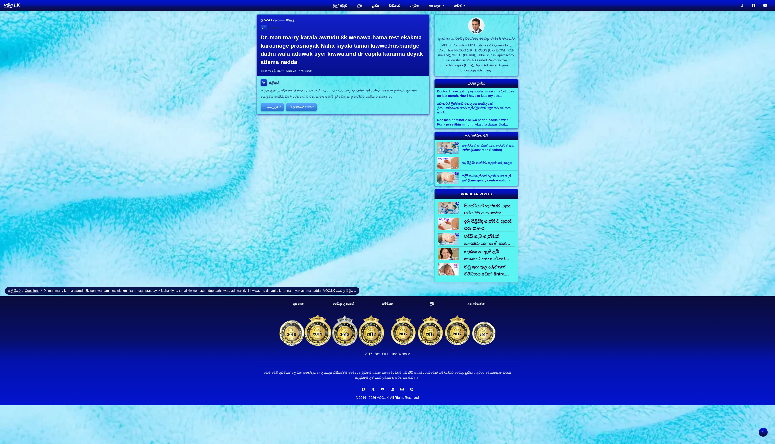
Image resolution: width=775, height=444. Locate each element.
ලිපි (359, 6)
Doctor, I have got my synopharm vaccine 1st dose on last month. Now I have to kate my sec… (475, 93)
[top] (763, 432)
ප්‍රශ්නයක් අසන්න (303, 107)
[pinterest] (411, 389)
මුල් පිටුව (340, 6)
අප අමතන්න (476, 303)
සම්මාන (387, 303)
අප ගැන (298, 303)
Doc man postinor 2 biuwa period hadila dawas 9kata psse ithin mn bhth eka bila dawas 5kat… (472, 122)
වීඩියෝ (394, 6)
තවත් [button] (458, 6)
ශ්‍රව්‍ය (375, 6)
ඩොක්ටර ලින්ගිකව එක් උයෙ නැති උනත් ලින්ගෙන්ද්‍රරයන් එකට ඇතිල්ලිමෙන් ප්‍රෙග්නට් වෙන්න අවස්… (474, 108)
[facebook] (753, 5)
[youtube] (765, 5)
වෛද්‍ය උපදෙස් (343, 303)
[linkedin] (392, 389)
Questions (32, 290)
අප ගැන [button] (434, 6)
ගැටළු (414, 6)
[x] (373, 389)
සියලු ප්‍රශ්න (274, 107)
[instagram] (402, 389)
